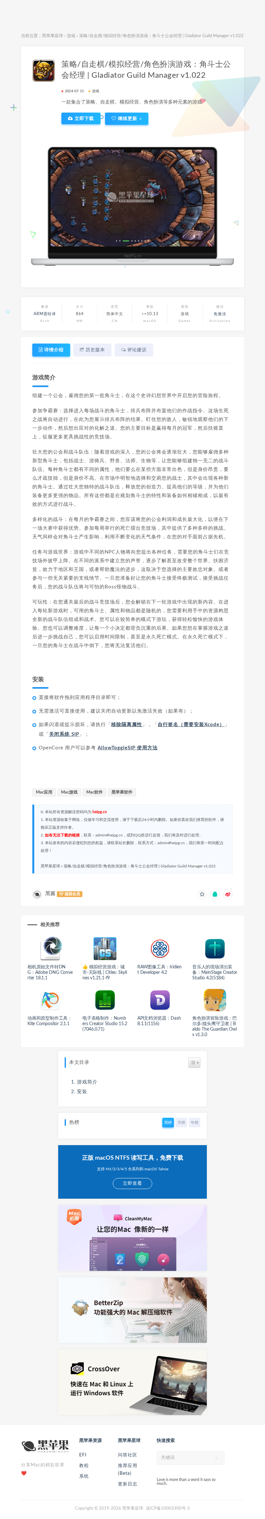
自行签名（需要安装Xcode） (191, 724)
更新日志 (127, 1484)
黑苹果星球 (52, 36)
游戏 (71, 36)
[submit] (216, 1458)
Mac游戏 (69, 792)
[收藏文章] (202, 894)
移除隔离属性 (126, 724)
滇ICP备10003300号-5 (168, 1508)
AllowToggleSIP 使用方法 (128, 747)
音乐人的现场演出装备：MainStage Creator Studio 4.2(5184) (214, 972)
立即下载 (83, 118)
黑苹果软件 (121, 792)
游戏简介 (87, 1082)
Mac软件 (94, 792)
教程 (84, 1466)
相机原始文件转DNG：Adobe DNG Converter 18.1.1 (50, 972)
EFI (83, 1455)
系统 (84, 1476)
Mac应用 (44, 792)
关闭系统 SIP (64, 734)
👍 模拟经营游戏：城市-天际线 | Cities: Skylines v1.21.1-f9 (104, 972)
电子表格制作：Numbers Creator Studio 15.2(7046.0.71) (104, 1024)
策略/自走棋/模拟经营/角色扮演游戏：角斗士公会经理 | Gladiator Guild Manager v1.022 (140, 866)
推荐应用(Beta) (127, 1470)
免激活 (220, 314)
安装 (82, 1091)
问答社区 (127, 1455)
